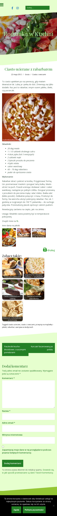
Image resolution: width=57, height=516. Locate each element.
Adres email (8, 422)
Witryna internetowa (12, 434)
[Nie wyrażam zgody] (53, 505)
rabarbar (11, 327)
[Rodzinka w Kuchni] (28, 28)
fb (17, 221)
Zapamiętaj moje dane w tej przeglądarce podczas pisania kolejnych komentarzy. (26, 451)
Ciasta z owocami (39, 74)
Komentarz (8, 378)
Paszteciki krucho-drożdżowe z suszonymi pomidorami (15, 349)
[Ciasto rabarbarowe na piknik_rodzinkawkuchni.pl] (39, 232)
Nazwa (6, 411)
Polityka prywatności (34, 510)
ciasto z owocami (28, 324)
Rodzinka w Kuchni (28, 33)
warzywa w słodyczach (24, 327)
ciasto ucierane (14, 324)
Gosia (27, 74)
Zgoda (16, 510)
